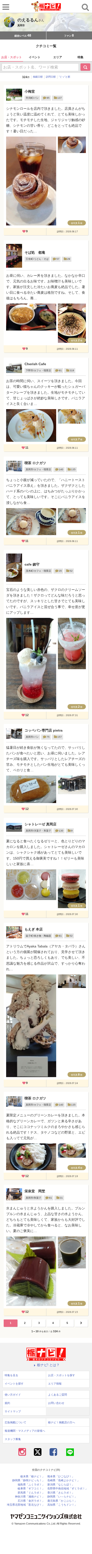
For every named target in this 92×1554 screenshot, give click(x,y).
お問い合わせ (56, 1402)
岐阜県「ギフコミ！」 (31, 1488)
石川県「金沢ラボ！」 (31, 1500)
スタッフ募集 (13, 1439)
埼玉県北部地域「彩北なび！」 (26, 1504)
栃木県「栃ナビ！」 (32, 1476)
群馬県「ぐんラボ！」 (31, 1492)
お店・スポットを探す (61, 1375)
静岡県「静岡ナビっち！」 (28, 1480)
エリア (57, 57)
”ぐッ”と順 (64, 76)
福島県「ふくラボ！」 (31, 1484)
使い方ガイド (13, 1394)
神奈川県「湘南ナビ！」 (30, 1496)
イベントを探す (14, 1383)
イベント (34, 57)
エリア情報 (55, 1383)
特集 (80, 57)
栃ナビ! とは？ (48, 1365)
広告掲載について (15, 1422)
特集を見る (11, 1375)
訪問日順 (51, 76)
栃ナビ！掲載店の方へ (61, 1422)
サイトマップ (13, 1411)
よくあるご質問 (57, 1394)
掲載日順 (38, 76)
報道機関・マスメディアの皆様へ (25, 1430)
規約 (7, 1402)
